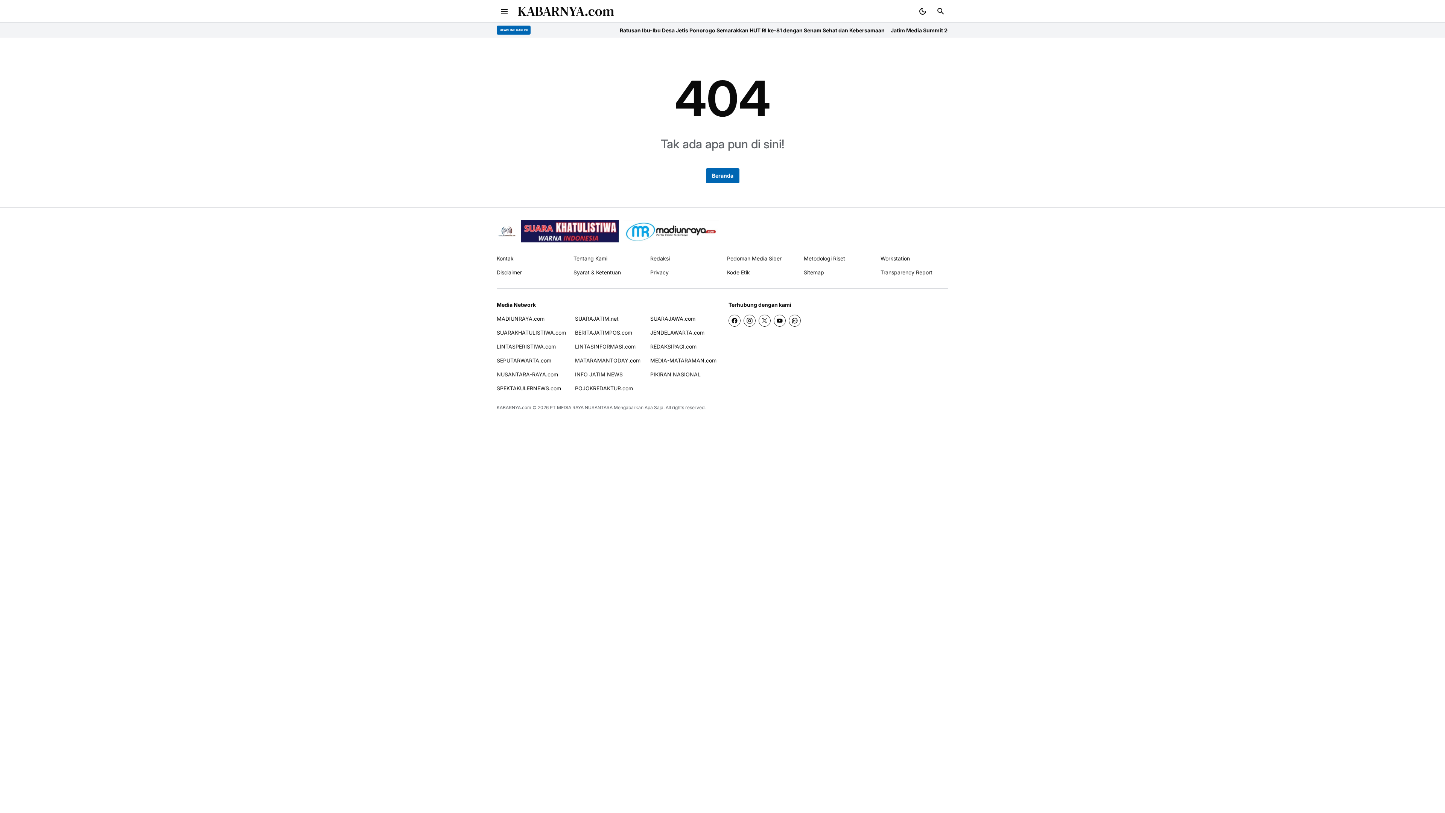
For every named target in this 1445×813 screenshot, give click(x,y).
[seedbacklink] (570, 231)
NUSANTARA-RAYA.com (527, 374)
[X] (765, 321)
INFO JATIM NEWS (599, 374)
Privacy (659, 272)
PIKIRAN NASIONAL (675, 374)
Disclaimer (509, 272)
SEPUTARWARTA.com (524, 360)
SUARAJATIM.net (597, 318)
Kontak (505, 258)
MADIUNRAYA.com (521, 318)
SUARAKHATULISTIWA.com (531, 332)
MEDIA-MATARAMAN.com (683, 360)
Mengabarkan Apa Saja (638, 407)
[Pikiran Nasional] (507, 231)
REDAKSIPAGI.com (673, 346)
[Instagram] (750, 321)
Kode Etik (738, 272)
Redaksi (660, 258)
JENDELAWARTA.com (677, 332)
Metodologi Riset (824, 258)
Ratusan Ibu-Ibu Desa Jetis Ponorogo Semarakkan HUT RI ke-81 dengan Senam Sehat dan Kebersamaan (709, 30)
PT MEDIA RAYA (567, 407)
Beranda (722, 175)
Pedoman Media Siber (754, 258)
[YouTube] (780, 321)
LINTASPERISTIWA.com (526, 346)
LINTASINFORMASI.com (605, 346)
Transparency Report (906, 272)
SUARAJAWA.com (672, 318)
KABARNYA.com (566, 11)
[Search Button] (940, 11)
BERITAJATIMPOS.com (603, 332)
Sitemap (814, 272)
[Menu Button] (504, 11)
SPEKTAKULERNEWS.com (529, 388)
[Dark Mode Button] (922, 11)
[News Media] (671, 231)
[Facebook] (735, 321)
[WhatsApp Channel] (795, 321)
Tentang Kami (590, 258)
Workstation (895, 258)
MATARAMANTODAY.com (607, 360)
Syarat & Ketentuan (597, 272)
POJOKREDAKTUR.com (604, 388)
